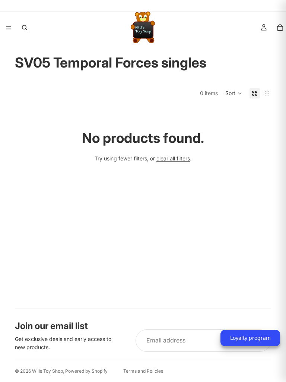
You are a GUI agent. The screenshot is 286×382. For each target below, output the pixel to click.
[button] (233, 93)
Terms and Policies (143, 371)
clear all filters (173, 158)
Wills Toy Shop (47, 371)
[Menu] (8, 27)
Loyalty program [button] (250, 337)
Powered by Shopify (86, 371)
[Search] (24, 27)
